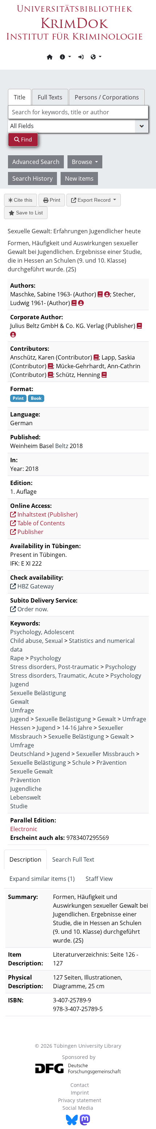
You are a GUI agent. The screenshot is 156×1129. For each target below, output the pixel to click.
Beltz (61, 446)
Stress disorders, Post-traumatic (54, 667)
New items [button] (79, 178)
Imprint (80, 1092)
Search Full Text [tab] (73, 859)
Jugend (19, 684)
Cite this (22, 200)
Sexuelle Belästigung (38, 693)
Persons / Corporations (107, 97)
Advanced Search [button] (35, 162)
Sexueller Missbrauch (105, 754)
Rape (17, 658)
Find (26, 139)
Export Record (94, 200)
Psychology (45, 658)
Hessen (20, 728)
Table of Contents (40, 523)
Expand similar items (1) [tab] (42, 879)
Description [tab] (25, 859)
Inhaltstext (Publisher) (47, 514)
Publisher (30, 532)
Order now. (32, 609)
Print (54, 200)
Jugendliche (26, 789)
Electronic (23, 829)
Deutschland (27, 754)
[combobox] (78, 112)
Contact (79, 1084)
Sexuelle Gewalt (31, 771)
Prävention (112, 763)
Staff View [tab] (99, 879)
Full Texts (50, 97)
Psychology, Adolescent (42, 632)
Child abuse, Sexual (36, 641)
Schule (81, 763)
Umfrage (22, 710)
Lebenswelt (25, 797)
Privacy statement (79, 1100)
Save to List (29, 212)
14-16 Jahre (77, 728)
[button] (65, 56)
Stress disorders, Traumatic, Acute (57, 676)
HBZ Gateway (35, 586)
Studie (19, 806)
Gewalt (19, 702)
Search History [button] (32, 178)
